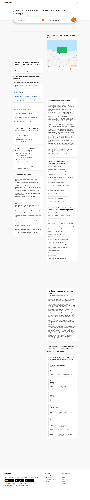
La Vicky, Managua (52, 239)
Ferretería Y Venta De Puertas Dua (56, 182)
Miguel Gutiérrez (52, 177)
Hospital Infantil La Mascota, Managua (57, 218)
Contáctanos (28, 485)
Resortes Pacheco (52, 193)
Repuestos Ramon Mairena (54, 171)
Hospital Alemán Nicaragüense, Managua (57, 252)
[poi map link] (62, 55)
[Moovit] (8, 3)
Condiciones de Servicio (9, 485)
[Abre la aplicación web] (29, 480)
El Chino (62, 190)
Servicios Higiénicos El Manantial (55, 198)
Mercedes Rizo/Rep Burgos (54, 166)
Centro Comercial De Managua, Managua (57, 258)
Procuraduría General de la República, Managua (59, 215)
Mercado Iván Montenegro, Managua (56, 234)
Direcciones (64, 485)
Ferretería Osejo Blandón (63, 179)
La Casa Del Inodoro (61, 177)
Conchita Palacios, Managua (54, 244)
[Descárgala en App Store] (19, 480)
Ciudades (64, 483)
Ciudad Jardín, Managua (53, 250)
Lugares (63, 477)
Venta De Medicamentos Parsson (56, 201)
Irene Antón (70, 177)
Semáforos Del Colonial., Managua (56, 242)
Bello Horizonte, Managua (54, 212)
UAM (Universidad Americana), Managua (57, 236)
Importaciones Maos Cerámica (55, 188)
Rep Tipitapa (63, 174)
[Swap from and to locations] (43, 20)
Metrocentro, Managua (53, 220)
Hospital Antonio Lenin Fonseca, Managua (58, 247)
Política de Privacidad (20, 485)
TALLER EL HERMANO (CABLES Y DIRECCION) (58, 185)
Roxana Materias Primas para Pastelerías (58, 196)
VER (36, 133)
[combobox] (28, 20)
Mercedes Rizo (65, 171)
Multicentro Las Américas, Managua (56, 228)
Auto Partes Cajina (52, 179)
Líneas (63, 475)
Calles (63, 479)
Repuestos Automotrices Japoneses (56, 169)
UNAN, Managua (52, 255)
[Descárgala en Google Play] (9, 480)
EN (46, 483)
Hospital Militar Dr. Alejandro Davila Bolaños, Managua (60, 223)
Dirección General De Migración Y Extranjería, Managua (60, 226)
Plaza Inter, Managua (67, 244)
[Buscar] (73, 19)
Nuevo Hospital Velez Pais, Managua (56, 231)
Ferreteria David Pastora (54, 190)
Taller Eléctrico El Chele (53, 174)
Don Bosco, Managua (63, 239)
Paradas (63, 481)
